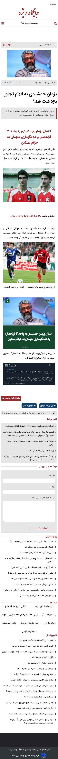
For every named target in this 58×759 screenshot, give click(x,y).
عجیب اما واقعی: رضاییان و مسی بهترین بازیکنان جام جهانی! (28, 590)
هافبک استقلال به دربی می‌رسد (40, 663)
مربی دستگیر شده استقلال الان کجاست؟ (37, 552)
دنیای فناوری (50, 623)
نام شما (52, 475)
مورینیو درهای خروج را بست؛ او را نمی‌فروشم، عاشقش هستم (28, 685)
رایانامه (52, 486)
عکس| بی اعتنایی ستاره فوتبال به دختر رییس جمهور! (31, 541)
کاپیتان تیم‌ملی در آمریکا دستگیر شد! (38, 547)
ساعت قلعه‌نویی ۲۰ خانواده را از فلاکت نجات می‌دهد (32, 578)
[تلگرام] (3, 45)
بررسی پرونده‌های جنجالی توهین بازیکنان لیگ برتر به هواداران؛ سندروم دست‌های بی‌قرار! (31, 721)
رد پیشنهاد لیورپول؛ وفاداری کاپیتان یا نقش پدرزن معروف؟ (29, 691)
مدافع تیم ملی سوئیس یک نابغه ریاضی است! (34, 584)
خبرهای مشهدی (29, 631)
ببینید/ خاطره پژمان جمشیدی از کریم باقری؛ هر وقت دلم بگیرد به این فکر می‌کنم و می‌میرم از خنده (29, 458)
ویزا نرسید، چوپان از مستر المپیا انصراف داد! (35, 668)
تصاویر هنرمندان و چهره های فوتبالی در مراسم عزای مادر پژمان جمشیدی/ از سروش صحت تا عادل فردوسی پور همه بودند (28, 433)
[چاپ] (35, 83)
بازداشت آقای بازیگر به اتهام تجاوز (26, 216)
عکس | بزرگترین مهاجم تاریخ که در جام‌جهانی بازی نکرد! (30, 573)
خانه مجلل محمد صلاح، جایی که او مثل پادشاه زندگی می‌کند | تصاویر (28, 560)
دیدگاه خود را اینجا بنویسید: (43, 498)
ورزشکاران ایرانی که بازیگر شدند (41, 450)
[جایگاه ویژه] (29, 18)
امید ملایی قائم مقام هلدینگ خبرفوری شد (36, 640)
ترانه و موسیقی (9, 623)
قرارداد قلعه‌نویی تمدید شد (42, 657)
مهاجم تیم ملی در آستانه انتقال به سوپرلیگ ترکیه (33, 674)
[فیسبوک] (6, 45)
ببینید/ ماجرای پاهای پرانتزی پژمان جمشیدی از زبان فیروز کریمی (30, 443)
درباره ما (53, 4)
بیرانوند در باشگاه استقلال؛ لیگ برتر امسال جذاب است (31, 714)
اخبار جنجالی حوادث (30, 623)
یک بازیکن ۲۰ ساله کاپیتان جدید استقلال (36, 595)
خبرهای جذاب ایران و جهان (14, 615)
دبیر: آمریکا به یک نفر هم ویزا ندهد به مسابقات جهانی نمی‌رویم (27, 651)
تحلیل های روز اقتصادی (15, 606)
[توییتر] (9, 45)
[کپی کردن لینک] (54, 413)
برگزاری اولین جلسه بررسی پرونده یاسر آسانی (34, 708)
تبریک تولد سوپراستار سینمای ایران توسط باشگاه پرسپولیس (29, 426)
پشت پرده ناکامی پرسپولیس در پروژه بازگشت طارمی (32, 680)
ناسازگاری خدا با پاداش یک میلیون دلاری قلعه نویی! (32, 567)
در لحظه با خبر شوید (44, 606)
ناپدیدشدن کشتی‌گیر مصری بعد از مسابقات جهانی (32, 646)
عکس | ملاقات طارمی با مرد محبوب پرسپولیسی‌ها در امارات (29, 702)
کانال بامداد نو (8, 398)
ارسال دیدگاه (42, 528)
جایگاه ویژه (18, 749)
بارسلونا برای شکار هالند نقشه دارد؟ (38, 697)
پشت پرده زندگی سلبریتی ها (43, 615)
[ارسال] (39, 83)
